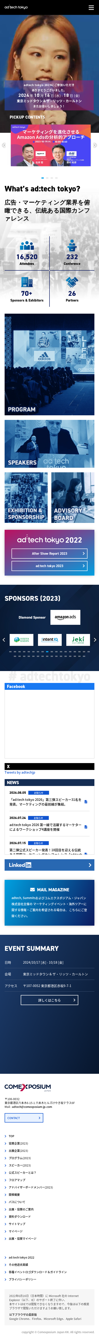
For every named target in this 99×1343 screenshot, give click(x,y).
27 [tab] (52, 656)
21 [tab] (24, 656)
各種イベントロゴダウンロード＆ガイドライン (38, 1272)
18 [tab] (88, 651)
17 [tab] (84, 651)
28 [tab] (56, 656)
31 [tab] (70, 656)
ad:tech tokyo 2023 (49, 566)
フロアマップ (17, 1180)
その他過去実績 (18, 1265)
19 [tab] (15, 656)
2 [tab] (47, 178)
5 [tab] (29, 651)
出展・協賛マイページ (22, 1238)
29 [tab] (61, 656)
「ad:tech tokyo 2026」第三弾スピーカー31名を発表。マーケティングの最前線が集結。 (45, 801)
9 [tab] (47, 651)
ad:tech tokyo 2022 (21, 1257)
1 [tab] (42, 178)
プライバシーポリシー (22, 1279)
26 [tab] (47, 656)
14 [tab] (70, 651)
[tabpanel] (50, 145)
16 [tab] (79, 651)
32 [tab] (75, 656)
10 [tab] (52, 651)
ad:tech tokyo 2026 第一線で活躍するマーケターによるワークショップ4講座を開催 (45, 827)
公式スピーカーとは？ (22, 1172)
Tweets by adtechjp (20, 772)
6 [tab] (33, 651)
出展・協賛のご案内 (21, 1209)
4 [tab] (56, 178)
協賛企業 (18, 1143)
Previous (4, 145)
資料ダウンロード (20, 1216)
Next (95, 145)
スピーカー (20, 1165)
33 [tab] (79, 656)
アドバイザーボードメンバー (31, 1187)
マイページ (16, 1231)
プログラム (20, 1158)
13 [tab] (65, 651)
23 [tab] (33, 656)
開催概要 (14, 1194)
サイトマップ (17, 1224)
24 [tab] (38, 656)
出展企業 (18, 1151)
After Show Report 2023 (49, 553)
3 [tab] (52, 178)
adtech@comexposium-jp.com (32, 1107)
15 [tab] (75, 651)
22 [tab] (29, 656)
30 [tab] (65, 656)
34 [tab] (84, 656)
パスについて (17, 1202)
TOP (11, 1136)
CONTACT (13, 1118)
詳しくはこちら (49, 1000)
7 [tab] (38, 651)
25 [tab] (42, 656)
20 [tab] (19, 656)
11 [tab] (56, 651)
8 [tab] (42, 651)
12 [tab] (61, 651)
